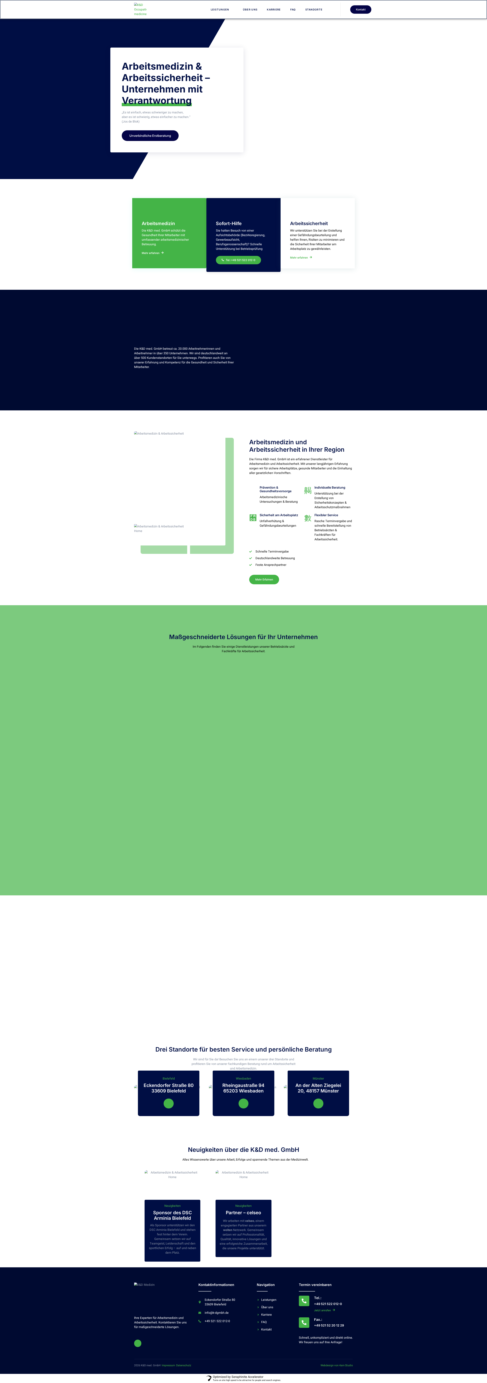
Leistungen (220, 9)
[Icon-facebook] (137, 1343)
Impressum (168, 1365)
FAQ (293, 9)
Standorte (314, 9)
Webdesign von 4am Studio (337, 1365)
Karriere (274, 9)
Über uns (250, 9)
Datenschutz (183, 1365)
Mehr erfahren (150, 252)
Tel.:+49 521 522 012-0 (240, 260)
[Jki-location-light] (169, 1104)
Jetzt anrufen (322, 1310)
